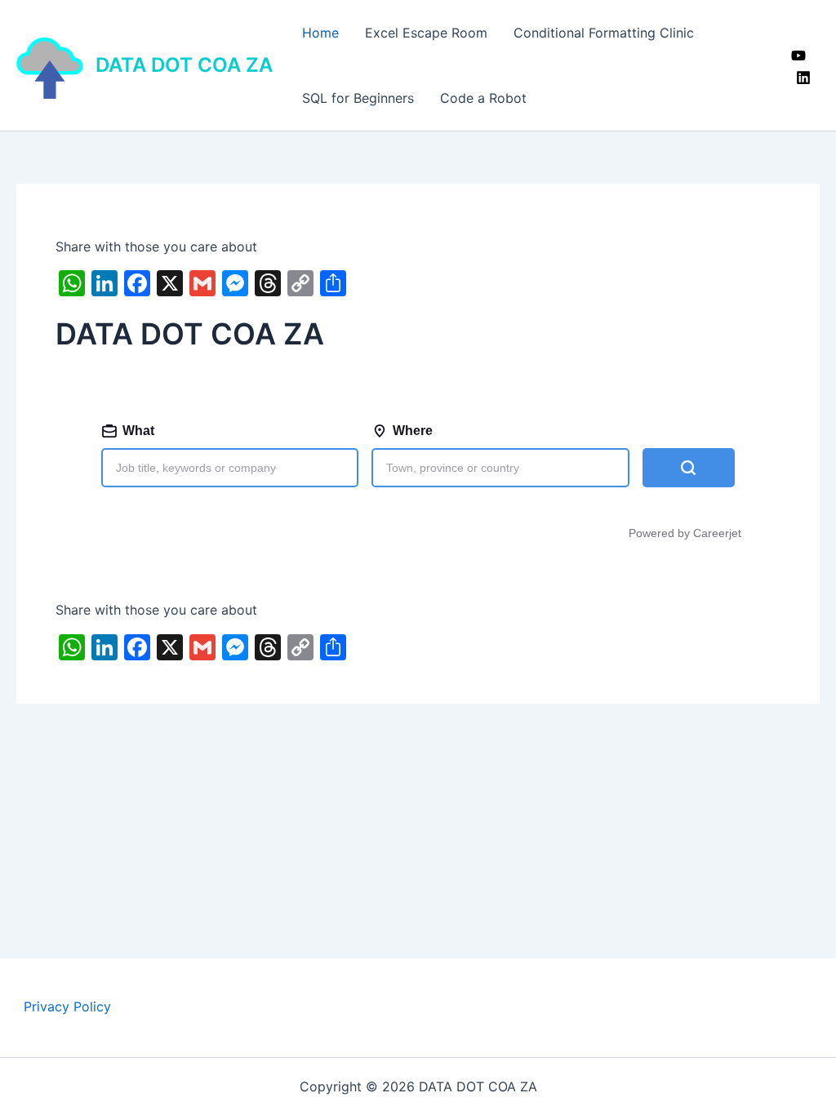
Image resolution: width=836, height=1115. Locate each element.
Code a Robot (483, 98)
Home (320, 32)
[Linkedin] (803, 77)
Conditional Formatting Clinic (604, 32)
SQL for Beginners (358, 98)
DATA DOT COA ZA (184, 65)
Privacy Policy (67, 1006)
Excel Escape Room (426, 32)
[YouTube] (798, 55)
